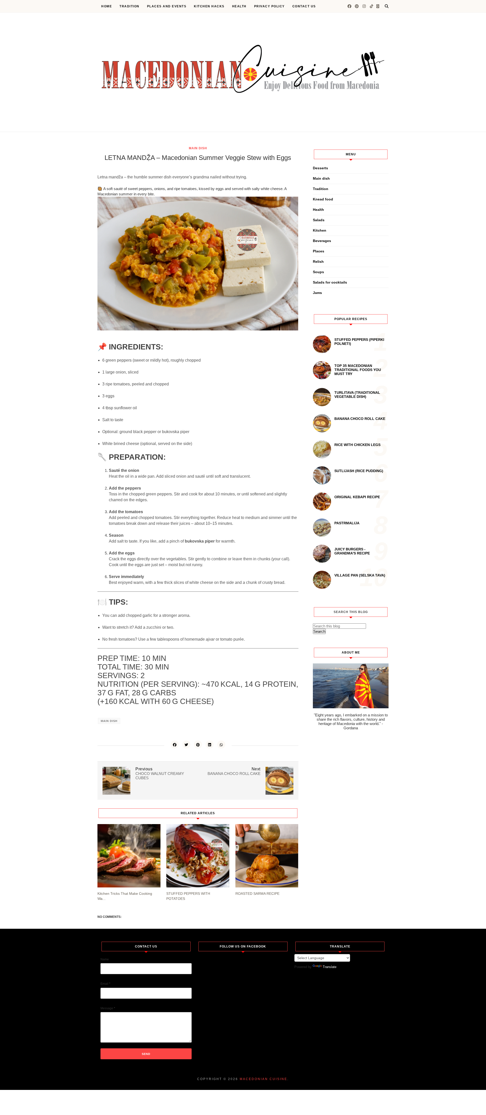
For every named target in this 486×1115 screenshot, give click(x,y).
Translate (329, 967)
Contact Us (304, 6)
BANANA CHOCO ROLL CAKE (359, 419)
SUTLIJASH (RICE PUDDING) (358, 471)
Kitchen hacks (209, 6)
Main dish (198, 148)
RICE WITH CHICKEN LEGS (357, 445)
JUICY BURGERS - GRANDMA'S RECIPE (352, 551)
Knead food (323, 199)
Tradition (129, 6)
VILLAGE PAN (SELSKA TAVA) (359, 575)
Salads (319, 220)
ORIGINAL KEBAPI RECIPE (357, 497)
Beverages (322, 241)
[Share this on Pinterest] (198, 744)
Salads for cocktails (330, 282)
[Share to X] (186, 744)
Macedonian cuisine (263, 1079)
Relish (318, 261)
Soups (318, 272)
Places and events (167, 6)
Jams (317, 293)
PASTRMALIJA (346, 523)
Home (106, 6)
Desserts (320, 168)
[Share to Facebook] (175, 744)
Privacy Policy (269, 6)
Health (239, 6)
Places (318, 251)
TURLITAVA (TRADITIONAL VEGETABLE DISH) (357, 395)
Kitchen (319, 230)
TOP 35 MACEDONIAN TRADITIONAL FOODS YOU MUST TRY (357, 370)
